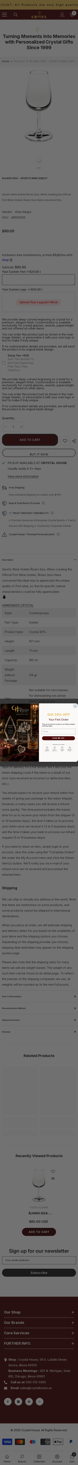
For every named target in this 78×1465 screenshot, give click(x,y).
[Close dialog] (75, 706)
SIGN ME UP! (58, 738)
